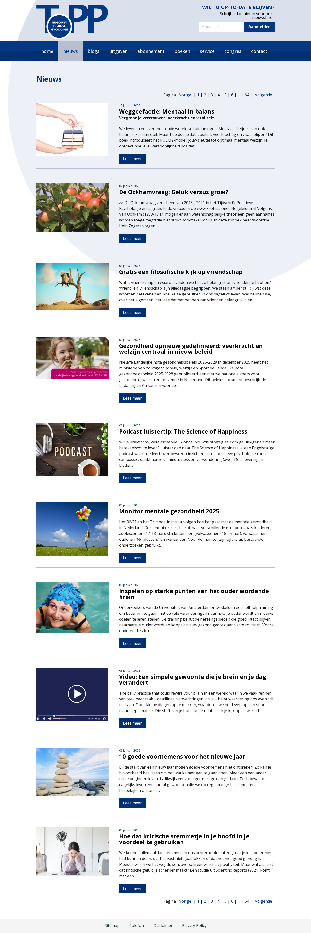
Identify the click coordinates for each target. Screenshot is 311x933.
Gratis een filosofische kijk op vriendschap (180, 272)
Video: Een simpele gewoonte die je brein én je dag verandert (192, 679)
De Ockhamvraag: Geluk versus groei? (174, 192)
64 (247, 95)
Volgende (263, 95)
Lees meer (132, 158)
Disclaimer (163, 925)
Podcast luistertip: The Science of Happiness (183, 431)
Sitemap (112, 925)
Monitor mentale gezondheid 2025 (169, 511)
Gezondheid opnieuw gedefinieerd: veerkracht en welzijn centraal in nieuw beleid (191, 348)
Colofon (136, 925)
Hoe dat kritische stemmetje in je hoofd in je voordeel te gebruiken (184, 839)
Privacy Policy (194, 925)
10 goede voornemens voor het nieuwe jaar (182, 756)
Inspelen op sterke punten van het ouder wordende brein (194, 594)
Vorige (185, 95)
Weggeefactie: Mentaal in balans (166, 111)
